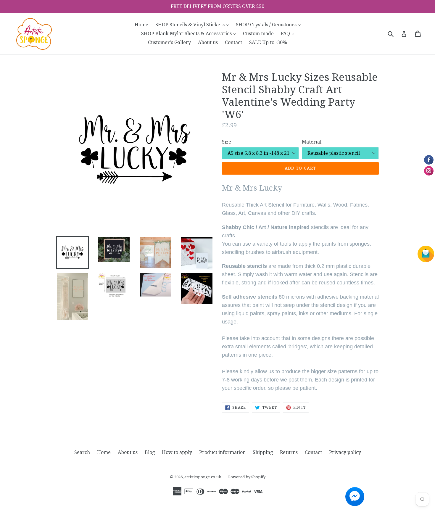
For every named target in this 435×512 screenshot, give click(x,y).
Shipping (263, 452)
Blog (150, 452)
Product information (222, 452)
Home (141, 25)
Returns (289, 452)
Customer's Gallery (169, 42)
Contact (233, 42)
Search (82, 452)
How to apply (177, 452)
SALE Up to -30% (268, 42)
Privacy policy (345, 452)
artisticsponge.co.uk (202, 477)
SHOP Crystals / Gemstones (270, 25)
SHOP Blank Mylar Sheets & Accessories (190, 33)
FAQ (289, 33)
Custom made (258, 33)
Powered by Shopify (246, 477)
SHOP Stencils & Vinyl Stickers (193, 25)
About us (208, 42)
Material (311, 142)
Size (226, 142)
